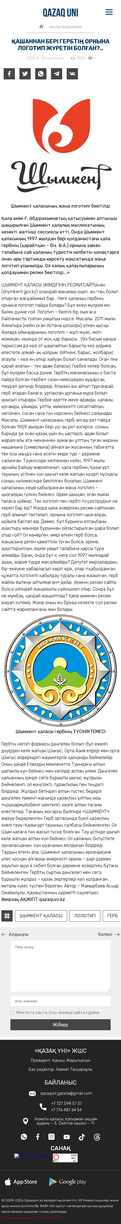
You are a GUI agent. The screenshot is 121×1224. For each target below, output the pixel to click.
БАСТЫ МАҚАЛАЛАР (66, 27)
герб (112, 915)
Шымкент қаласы (41, 915)
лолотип (85, 915)
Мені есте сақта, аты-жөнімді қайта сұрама (57, 1013)
